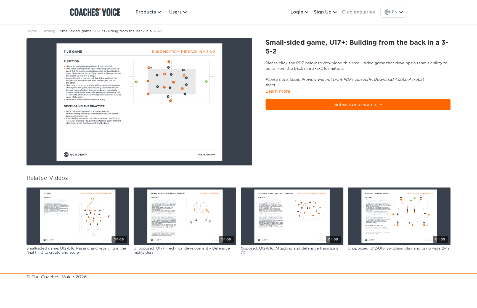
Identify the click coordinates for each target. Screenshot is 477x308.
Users (175, 12)
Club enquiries (358, 12)
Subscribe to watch (355, 104)
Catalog (48, 31)
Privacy (113, 283)
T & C (33, 283)
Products (146, 12)
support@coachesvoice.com (72, 283)
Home (31, 31)
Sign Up (323, 12)
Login (296, 12)
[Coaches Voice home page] (97, 12)
